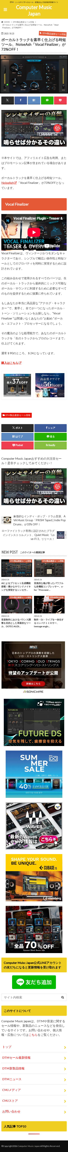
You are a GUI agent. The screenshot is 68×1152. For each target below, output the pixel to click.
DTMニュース (12, 1079)
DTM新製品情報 (13, 1068)
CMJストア (10, 1100)
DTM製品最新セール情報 (17, 415)
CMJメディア (11, 1090)
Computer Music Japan (34, 10)
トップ (6, 1046)
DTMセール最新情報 (16, 1057)
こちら (33, 1034)
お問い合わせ (11, 1111)
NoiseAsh (7, 182)
